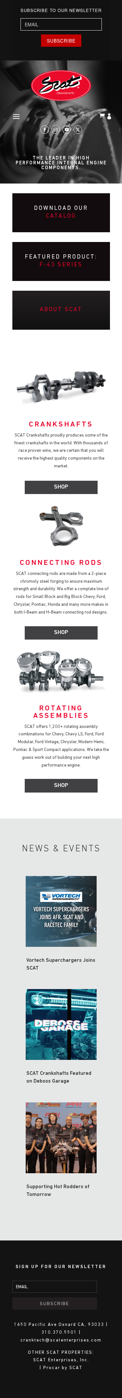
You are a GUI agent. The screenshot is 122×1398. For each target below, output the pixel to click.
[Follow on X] (78, 129)
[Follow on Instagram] (55, 129)
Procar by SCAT (63, 1368)
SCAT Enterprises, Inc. (61, 1360)
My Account (110, 117)
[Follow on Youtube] (66, 129)
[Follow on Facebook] (44, 129)
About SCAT (61, 310)
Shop (61, 487)
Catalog (61, 216)
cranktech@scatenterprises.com (61, 1340)
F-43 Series (61, 265)
